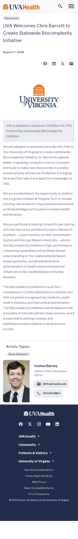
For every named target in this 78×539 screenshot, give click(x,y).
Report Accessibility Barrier (39, 488)
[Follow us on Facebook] (21, 424)
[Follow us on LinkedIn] (57, 424)
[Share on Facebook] (45, 63)
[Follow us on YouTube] (48, 424)
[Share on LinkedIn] (54, 63)
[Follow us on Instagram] (39, 424)
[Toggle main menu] (71, 6)
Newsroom (12, 18)
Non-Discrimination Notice (39, 470)
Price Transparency (39, 494)
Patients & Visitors (33, 453)
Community (27, 445)
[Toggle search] (60, 6)
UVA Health (27, 436)
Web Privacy (39, 482)
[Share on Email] (71, 63)
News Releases (18, 354)
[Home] (21, 7)
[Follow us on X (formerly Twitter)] (30, 424)
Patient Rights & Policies (39, 476)
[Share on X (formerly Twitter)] (62, 63)
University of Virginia (34, 461)
